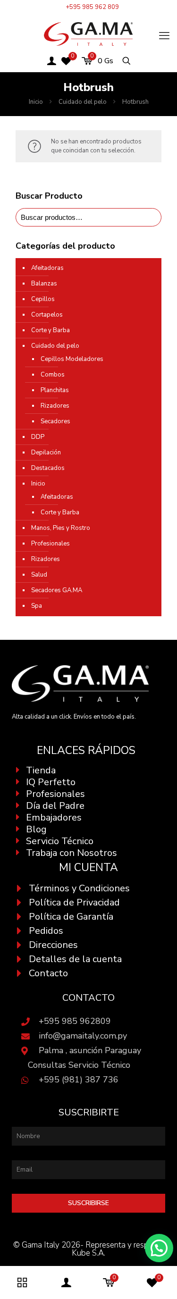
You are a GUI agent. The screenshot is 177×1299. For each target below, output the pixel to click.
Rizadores (55, 406)
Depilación (46, 452)
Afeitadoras (47, 268)
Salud (39, 574)
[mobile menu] (164, 36)
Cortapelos (47, 314)
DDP (37, 437)
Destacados (48, 468)
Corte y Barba (50, 330)
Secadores (55, 421)
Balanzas (44, 283)
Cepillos (43, 299)
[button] (159, 1248)
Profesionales (50, 543)
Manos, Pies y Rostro (60, 528)
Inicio (36, 102)
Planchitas (55, 390)
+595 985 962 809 (92, 7)
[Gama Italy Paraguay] (88, 33)
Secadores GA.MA (56, 590)
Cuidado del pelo (83, 102)
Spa (36, 606)
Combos (53, 374)
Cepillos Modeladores (72, 359)
